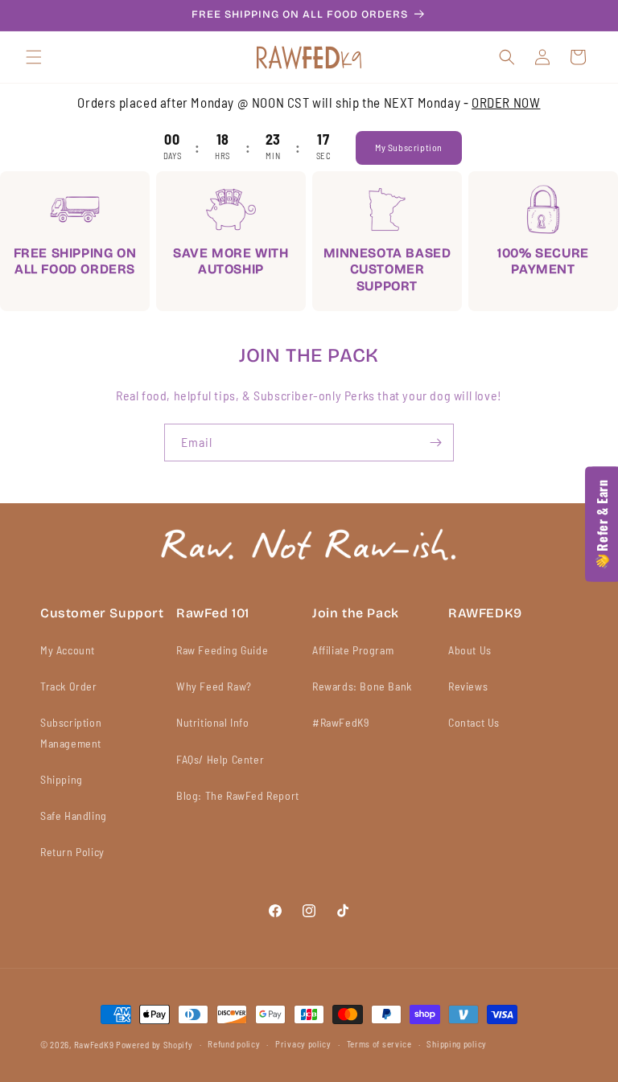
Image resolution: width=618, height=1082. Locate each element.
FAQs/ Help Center (220, 759)
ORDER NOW (506, 102)
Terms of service (379, 1044)
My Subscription (409, 147)
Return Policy (72, 852)
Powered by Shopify (154, 1044)
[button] (34, 57)
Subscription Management (70, 732)
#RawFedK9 (340, 722)
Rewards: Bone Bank (362, 686)
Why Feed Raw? (214, 686)
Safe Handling (73, 815)
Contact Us (474, 722)
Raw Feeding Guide (222, 650)
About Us (470, 650)
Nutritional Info (212, 722)
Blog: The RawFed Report (237, 795)
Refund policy (234, 1044)
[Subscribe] (435, 442)
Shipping (61, 779)
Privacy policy (303, 1044)
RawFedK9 (94, 1044)
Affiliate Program (352, 650)
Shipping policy (456, 1044)
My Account (67, 650)
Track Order (68, 686)
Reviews (468, 686)
